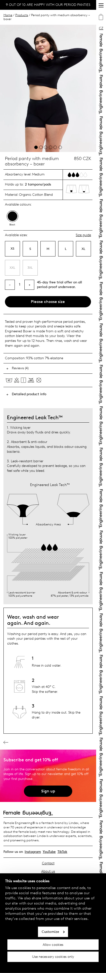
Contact (48, 863)
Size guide (83, 235)
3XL (30, 267)
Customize (50, 932)
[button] (36, 147)
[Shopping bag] (101, 17)
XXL (12, 267)
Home (7, 15)
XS (12, 248)
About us (48, 871)
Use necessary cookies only (53, 957)
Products (21, 15)
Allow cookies (53, 944)
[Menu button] (101, 5)
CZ (101, 28)
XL (83, 249)
